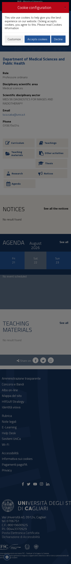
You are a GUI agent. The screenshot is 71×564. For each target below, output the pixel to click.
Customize (14, 39)
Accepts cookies (37, 39)
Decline (58, 39)
